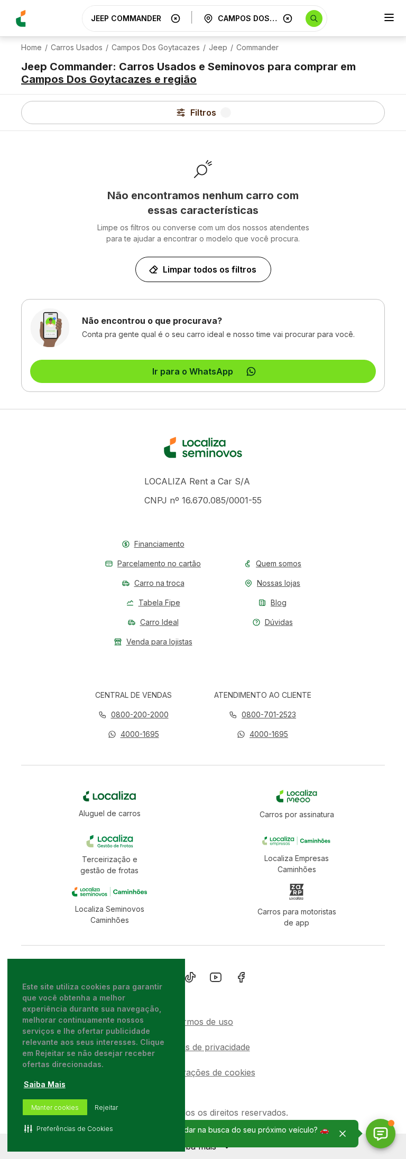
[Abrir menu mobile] (389, 18)
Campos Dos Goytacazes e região (109, 79)
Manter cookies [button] (55, 1107)
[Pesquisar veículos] (314, 18)
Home (31, 47)
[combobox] (128, 18)
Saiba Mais (45, 1084)
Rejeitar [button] (106, 1107)
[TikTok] (190, 979)
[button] (133, 734)
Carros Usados (77, 47)
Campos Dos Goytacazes (156, 47)
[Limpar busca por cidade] (287, 18)
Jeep (218, 47)
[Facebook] (241, 979)
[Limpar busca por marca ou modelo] (175, 18)
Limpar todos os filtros (209, 269)
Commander (257, 47)
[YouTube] (215, 979)
